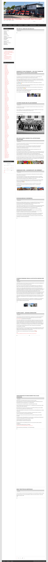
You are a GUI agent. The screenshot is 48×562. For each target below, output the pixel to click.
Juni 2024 (6, 86)
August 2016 (6, 157)
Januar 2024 (6, 90)
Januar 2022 (6, 106)
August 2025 (6, 74)
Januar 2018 (6, 143)
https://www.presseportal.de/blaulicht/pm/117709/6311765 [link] (25, 425)
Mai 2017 (6, 149)
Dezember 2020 (7, 116)
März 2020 (6, 123)
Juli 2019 (6, 129)
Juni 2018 (6, 138)
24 (4, 170)
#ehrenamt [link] (18, 333)
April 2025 (6, 78)
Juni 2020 (6, 120)
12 (7, 168)
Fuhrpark (26, 25)
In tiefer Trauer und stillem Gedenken (27, 102)
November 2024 (7, 81)
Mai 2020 (6, 121)
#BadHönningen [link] (22, 333)
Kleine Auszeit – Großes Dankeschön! (26, 312)
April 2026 (6, 68)
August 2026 (6, 64)
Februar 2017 (6, 152)
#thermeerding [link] (32, 333)
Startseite (5, 25)
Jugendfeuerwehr (33, 25)
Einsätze (14, 25)
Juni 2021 (6, 112)
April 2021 (6, 113)
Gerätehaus (20, 25)
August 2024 (6, 84)
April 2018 (6, 140)
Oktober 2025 (6, 73)
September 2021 (7, 109)
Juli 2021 (6, 111)
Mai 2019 (6, 131)
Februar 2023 (6, 97)
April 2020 (6, 122)
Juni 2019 (6, 130)
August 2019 (6, 128)
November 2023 (7, 92)
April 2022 (6, 103)
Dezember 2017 (7, 144)
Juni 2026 (6, 66)
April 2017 (6, 150)
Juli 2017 (6, 148)
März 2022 (6, 104)
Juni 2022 (6, 101)
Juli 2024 (6, 85)
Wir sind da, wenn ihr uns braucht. (25, 28)
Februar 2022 (6, 105)
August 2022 (6, 100)
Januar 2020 (6, 125)
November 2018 (7, 135)
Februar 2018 (6, 142)
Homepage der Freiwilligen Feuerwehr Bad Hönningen (23, 19)
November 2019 (7, 126)
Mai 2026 (6, 67)
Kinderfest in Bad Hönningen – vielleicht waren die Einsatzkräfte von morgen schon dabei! (9, 52)
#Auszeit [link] (35, 333)
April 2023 (6, 95)
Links (39, 25)
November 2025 (7, 72)
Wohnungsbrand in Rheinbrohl (25, 198)
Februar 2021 (6, 114)
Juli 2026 (6, 65)
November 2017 (7, 145)
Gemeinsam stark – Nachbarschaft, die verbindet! (29, 170)
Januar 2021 (6, 115)
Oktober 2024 (6, 82)
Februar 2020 (6, 124)
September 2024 (7, 83)
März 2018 (6, 141)
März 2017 (6, 151)
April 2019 (6, 132)
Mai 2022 (6, 102)
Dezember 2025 (7, 71)
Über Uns (10, 25)
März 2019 (6, 133)
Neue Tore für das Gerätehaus (25, 489)
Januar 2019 (6, 134)
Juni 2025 (6, 76)
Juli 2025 (6, 75)
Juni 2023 (6, 94)
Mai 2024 (6, 87)
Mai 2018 (6, 139)
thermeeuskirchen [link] (19, 318)
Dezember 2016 (7, 154)
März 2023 (6, 96)
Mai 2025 (6, 77)
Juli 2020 (6, 119)
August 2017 (6, 147)
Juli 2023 (6, 93)
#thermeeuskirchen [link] (27, 333)
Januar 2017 (6, 153)
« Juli (4, 172)
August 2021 (6, 110)
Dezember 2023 (7, 91)
